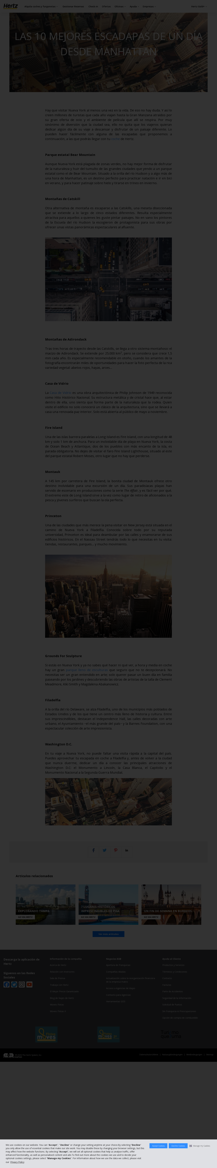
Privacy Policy (17, 1162)
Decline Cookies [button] (178, 1146)
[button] (200, 1145)
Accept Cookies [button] (158, 1146)
